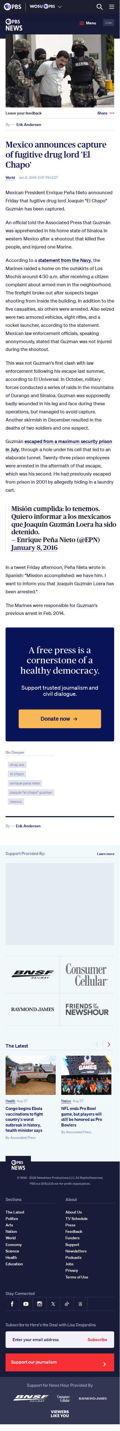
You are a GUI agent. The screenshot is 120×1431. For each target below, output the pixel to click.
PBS (12, 6)
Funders (72, 1237)
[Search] (99, 7)
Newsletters (76, 1251)
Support (72, 1244)
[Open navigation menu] (111, 6)
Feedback (73, 1231)
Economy (14, 1244)
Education (14, 1263)
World (10, 177)
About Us (73, 1212)
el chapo (17, 774)
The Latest (17, 1046)
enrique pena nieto (25, 783)
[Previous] (97, 1044)
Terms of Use (76, 1277)
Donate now (55, 718)
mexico (16, 801)
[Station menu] (60, 7)
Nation (66, 1101)
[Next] (108, 1044)
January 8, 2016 (34, 548)
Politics (12, 1218)
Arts (9, 1225)
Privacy (71, 1270)
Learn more (105, 853)
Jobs (69, 1263)
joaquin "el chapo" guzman (31, 792)
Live (109, 22)
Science (12, 1251)
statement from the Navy (64, 260)
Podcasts (73, 1257)
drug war (17, 764)
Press (70, 1225)
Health (10, 1101)
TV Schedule (76, 1218)
